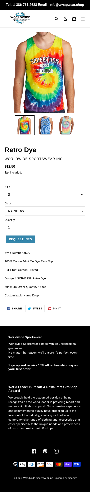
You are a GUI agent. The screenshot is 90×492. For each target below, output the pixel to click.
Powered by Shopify (65, 478)
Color (8, 203)
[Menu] (82, 18)
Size (7, 186)
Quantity (10, 219)
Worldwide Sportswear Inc (38, 478)
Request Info (20, 239)
